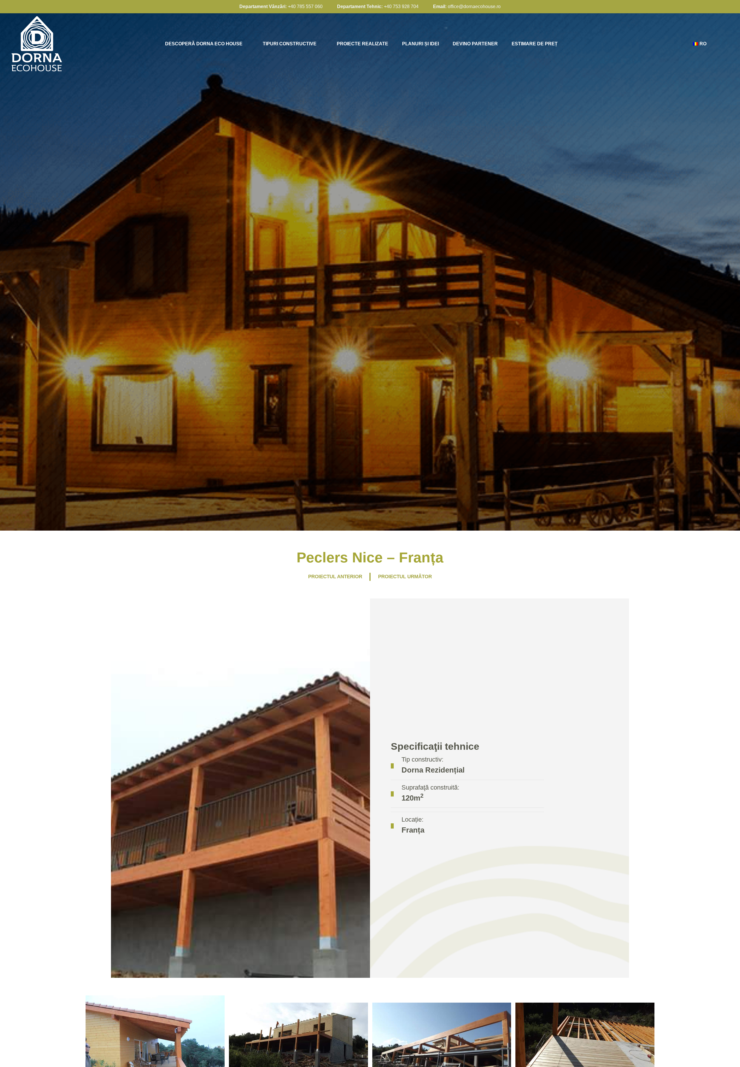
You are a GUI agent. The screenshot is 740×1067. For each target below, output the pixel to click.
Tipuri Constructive (290, 43)
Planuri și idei (420, 43)
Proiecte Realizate (362, 43)
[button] (81, 1042)
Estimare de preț (535, 43)
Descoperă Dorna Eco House (204, 43)
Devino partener (475, 43)
